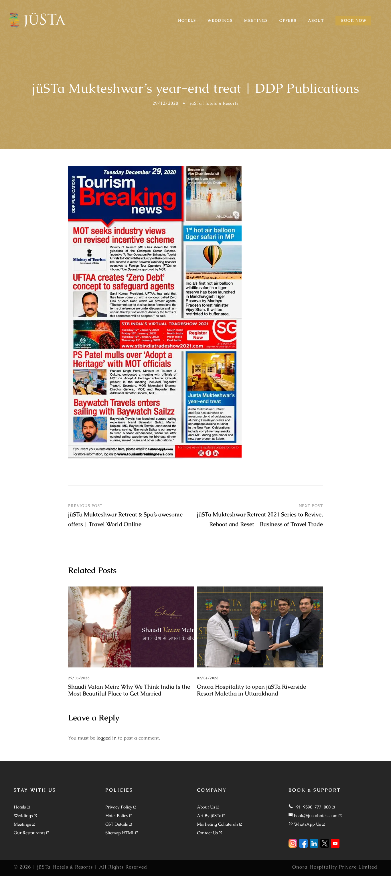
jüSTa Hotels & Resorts (214, 103)
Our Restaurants (29, 832)
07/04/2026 (207, 678)
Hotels (20, 807)
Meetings (22, 824)
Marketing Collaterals (217, 824)
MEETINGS (256, 20)
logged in (106, 738)
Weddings (23, 815)
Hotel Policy (116, 815)
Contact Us (207, 832)
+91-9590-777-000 (312, 807)
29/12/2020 (165, 103)
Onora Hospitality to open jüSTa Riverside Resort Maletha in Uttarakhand (251, 690)
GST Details (116, 824)
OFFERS (288, 20)
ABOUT (316, 20)
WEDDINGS (220, 20)
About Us (206, 807)
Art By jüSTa (209, 815)
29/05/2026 (79, 678)
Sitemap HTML (119, 832)
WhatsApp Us (307, 824)
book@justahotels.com (315, 815)
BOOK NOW (354, 20)
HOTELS (187, 20)
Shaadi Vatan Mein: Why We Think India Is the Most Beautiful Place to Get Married (129, 690)
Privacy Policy (118, 807)
